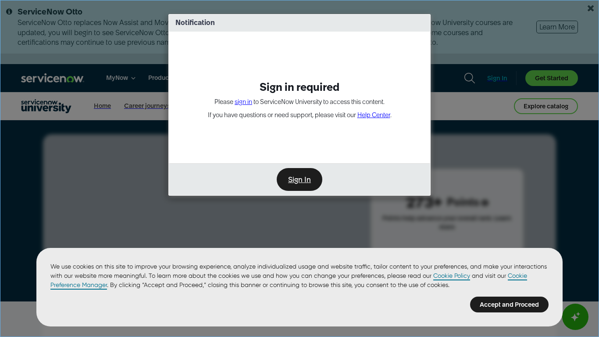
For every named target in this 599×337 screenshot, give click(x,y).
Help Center (373, 115)
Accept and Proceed (509, 304)
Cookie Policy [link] (451, 275)
